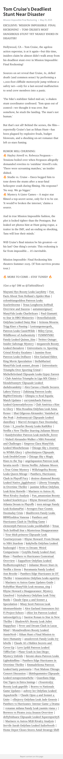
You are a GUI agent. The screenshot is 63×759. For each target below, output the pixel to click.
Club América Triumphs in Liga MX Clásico (30, 378)
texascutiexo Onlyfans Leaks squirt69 (37, 578)
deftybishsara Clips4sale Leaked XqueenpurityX (31, 717)
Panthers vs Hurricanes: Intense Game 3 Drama (31, 703)
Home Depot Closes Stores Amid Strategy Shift (31, 730)
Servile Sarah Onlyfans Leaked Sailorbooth (29, 725)
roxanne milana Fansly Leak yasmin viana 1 (31, 708)
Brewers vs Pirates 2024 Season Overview (28, 712)
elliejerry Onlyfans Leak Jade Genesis (35, 699)
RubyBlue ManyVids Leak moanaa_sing (26, 586)
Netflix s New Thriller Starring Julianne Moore (31, 430)
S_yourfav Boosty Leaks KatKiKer (32, 426)
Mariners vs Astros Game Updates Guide (29, 582)
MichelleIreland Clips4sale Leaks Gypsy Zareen (31, 374)
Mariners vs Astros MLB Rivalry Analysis (29, 721)
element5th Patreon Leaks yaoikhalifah (26, 526)
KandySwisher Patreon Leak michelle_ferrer (31, 435)
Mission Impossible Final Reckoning (20, 20)
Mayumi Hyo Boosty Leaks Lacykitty (24, 291)
